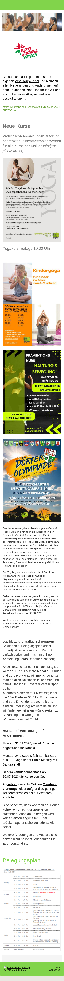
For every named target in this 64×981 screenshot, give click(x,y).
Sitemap (26, 967)
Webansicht (54, 970)
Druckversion (14, 967)
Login (57, 967)
